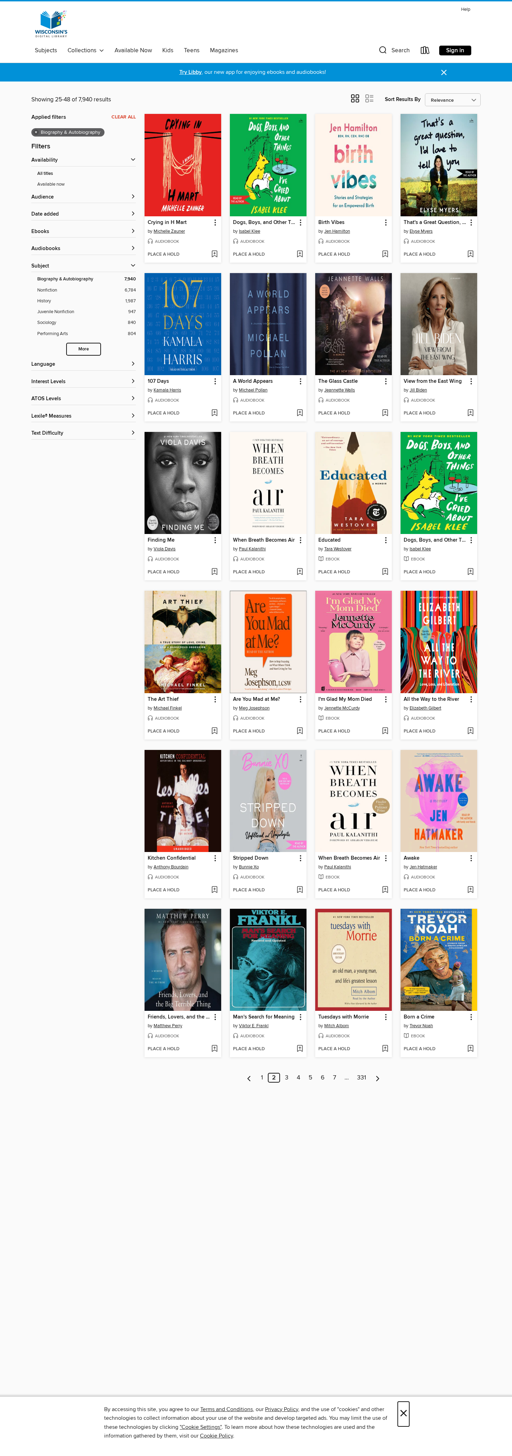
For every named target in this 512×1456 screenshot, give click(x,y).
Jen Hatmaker (423, 867)
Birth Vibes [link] (331, 222)
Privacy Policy (281, 1409)
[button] (393, 52)
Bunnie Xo (249, 867)
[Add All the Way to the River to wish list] (470, 731)
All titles (45, 174)
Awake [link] (411, 858)
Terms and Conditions (226, 1409)
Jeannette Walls (339, 390)
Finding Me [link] (161, 540)
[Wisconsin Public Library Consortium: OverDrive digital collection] (51, 24)
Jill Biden (418, 390)
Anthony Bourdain (171, 867)
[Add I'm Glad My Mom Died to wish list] (385, 731)
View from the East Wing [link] (433, 381)
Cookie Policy (216, 1435)
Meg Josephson (254, 708)
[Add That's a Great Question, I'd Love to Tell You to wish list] (470, 254)
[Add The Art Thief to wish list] (214, 731)
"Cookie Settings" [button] (201, 1427)
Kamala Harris (167, 390)
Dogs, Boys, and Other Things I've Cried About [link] (265, 222)
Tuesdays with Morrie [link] (343, 1017)
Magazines (224, 50)
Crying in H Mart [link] (167, 222)
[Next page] (378, 1078)
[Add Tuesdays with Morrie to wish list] (385, 1049)
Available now (51, 184)
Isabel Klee (249, 231)
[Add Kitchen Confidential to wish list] (214, 890)
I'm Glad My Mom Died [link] (345, 699)
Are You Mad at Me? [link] (256, 699)
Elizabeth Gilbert (425, 708)
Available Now (133, 50)
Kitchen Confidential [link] (172, 858)
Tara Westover (337, 549)
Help (465, 9)
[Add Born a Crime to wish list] (470, 1049)
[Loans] (425, 52)
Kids (167, 50)
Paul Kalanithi (252, 549)
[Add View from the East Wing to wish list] (470, 413)
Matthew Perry (168, 1026)
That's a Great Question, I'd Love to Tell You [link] (435, 222)
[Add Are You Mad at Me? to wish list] (299, 731)
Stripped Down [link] (251, 858)
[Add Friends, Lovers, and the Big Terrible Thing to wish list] (214, 1049)
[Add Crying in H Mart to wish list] (214, 254)
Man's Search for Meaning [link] (264, 1017)
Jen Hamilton (337, 231)
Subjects (46, 50)
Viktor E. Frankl (254, 1026)
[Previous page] (249, 1078)
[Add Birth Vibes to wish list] (385, 254)
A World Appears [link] (253, 381)
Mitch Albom (336, 1026)
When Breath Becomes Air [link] (264, 540)
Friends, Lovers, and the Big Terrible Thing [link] (179, 1017)
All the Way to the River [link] (431, 699)
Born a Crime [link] (419, 1017)
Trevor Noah (421, 1026)
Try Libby (190, 72)
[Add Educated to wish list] (385, 572)
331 (361, 1078)
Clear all (123, 117)
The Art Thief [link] (163, 699)
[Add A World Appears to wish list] (299, 413)
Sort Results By (403, 99)
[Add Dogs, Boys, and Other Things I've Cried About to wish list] (299, 254)
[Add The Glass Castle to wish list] (385, 413)
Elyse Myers (421, 231)
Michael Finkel (168, 708)
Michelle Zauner (169, 231)
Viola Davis (165, 549)
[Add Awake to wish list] (470, 890)
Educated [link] (329, 540)
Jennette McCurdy (342, 708)
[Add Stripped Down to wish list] (299, 890)
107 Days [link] (158, 381)
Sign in (455, 50)
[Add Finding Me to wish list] (214, 572)
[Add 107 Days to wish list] (214, 413)
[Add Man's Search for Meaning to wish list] (299, 1049)
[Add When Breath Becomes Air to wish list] (299, 572)
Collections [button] (83, 50)
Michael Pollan (253, 390)
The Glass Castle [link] (338, 381)
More (83, 349)
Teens (192, 50)
